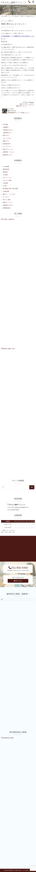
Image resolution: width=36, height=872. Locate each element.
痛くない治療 (6, 199)
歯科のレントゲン (8, 202)
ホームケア (6, 197)
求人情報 (5, 124)
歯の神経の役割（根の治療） (11, 188)
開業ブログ (11, 20)
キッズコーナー (7, 146)
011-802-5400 (14, 510)
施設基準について (8, 155)
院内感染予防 (6, 143)
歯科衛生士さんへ (8, 130)
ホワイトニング (7, 177)
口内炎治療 (6, 191)
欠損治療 (5, 183)
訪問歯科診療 (6, 208)
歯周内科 (5, 172)
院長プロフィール (8, 149)
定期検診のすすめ (8, 205)
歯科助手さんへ (7, 132)
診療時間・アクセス (8, 152)
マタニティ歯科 (7, 180)
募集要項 (5, 127)
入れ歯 (5, 186)
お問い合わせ (18, 580)
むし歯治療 (6, 166)
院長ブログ (6, 135)
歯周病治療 (6, 169)
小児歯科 (5, 174)
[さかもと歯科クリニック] (13, 2)
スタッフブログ (7, 138)
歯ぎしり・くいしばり (9, 194)
